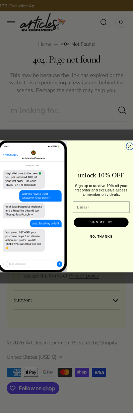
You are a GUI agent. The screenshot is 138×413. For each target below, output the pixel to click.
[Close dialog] (129, 146)
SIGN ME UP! (101, 222)
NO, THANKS (101, 236)
